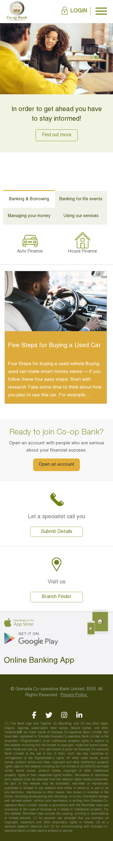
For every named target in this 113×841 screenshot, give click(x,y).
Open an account (56, 464)
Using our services (81, 216)
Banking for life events (80, 199)
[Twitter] (49, 715)
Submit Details (56, 532)
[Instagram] (64, 715)
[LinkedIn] (79, 715)
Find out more (56, 135)
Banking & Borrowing (29, 199)
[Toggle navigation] (101, 11)
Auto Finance (30, 251)
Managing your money (29, 216)
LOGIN (79, 11)
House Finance (82, 251)
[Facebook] (34, 715)
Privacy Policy (74, 695)
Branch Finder (56, 597)
